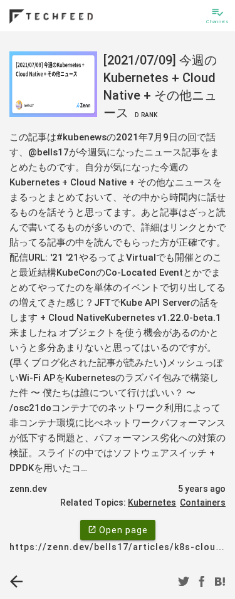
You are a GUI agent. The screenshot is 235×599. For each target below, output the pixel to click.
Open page (118, 530)
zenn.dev (28, 489)
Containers (203, 502)
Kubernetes (152, 502)
